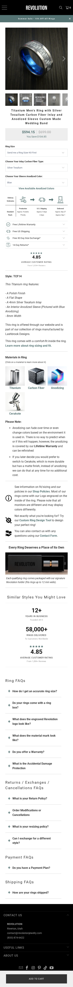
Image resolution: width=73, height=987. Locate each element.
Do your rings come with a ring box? (31, 705)
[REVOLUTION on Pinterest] (39, 968)
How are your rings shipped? (30, 892)
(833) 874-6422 (15, 937)
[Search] (60, 7)
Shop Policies (41, 491)
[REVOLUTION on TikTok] (45, 968)
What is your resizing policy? (30, 826)
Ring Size (10, 146)
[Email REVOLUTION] (21, 968)
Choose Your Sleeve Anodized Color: (24, 176)
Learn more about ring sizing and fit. (28, 345)
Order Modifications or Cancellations (26, 813)
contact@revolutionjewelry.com (24, 933)
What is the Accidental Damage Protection (32, 766)
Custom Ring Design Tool (35, 520)
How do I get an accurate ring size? (34, 691)
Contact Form (48, 535)
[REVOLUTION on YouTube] (51, 968)
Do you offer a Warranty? (28, 752)
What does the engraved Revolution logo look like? (35, 721)
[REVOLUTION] (36, 7)
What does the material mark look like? (34, 738)
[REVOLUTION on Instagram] (33, 968)
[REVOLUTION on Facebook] (27, 968)
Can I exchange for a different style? (31, 841)
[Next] (63, 59)
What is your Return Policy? (29, 798)
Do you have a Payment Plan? (31, 868)
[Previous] (9, 59)
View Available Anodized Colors (36, 188)
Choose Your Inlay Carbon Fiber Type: (24, 161)
